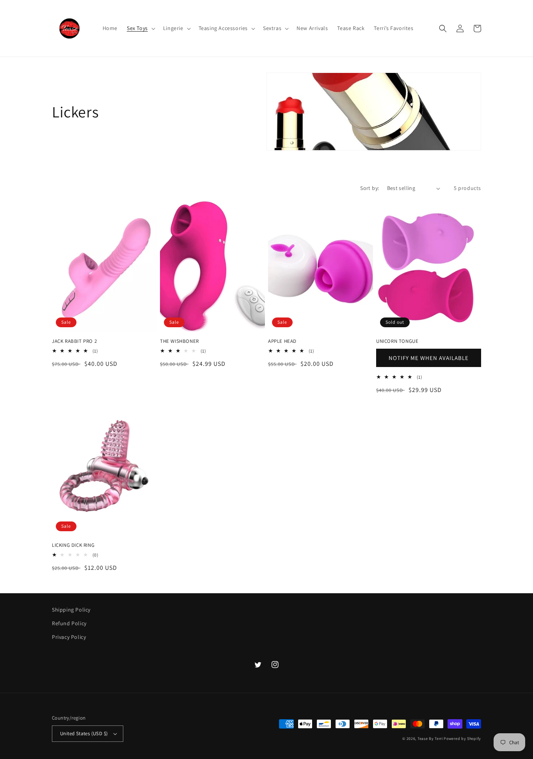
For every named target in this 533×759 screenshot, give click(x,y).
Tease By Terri (430, 738)
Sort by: (369, 188)
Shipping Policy (71, 609)
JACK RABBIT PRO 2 (74, 341)
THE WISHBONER (179, 341)
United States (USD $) (84, 733)
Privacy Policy (69, 636)
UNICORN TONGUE (397, 341)
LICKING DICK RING (73, 545)
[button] (140, 28)
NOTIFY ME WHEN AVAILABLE (429, 358)
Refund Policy (69, 623)
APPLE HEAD (282, 341)
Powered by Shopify (462, 738)
